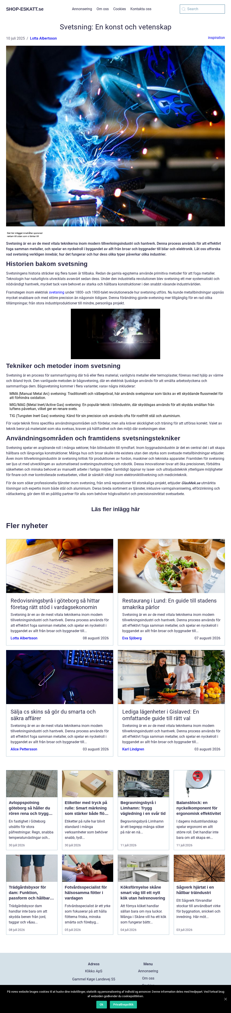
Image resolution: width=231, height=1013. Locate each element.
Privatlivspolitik (123, 1004)
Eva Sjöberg (132, 638)
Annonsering (82, 9)
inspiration (216, 38)
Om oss (103, 9)
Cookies (119, 9)
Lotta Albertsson (43, 38)
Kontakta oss (140, 9)
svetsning (56, 292)
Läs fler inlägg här (115, 509)
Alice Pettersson (24, 749)
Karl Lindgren (133, 749)
